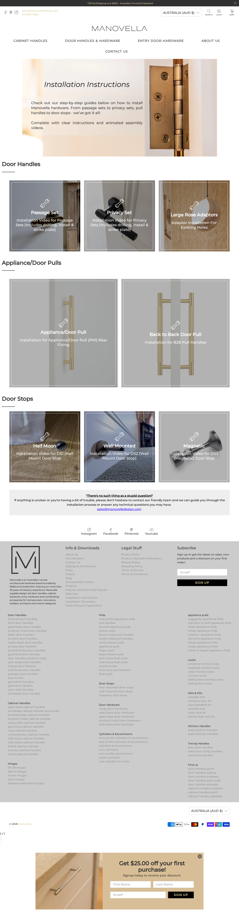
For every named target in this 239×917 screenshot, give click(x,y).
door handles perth (201, 768)
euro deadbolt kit (200, 704)
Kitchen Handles (199, 726)
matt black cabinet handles (26, 742)
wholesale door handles (24, 693)
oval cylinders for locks (114, 761)
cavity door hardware (113, 708)
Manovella (24, 823)
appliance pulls (109, 646)
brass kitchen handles (203, 730)
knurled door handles (22, 638)
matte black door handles (25, 642)
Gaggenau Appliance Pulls (206, 619)
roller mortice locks (201, 671)
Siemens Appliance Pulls (204, 638)
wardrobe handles (200, 755)
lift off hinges (17, 767)
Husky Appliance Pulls (203, 646)
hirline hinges (17, 775)
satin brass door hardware (116, 724)
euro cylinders (108, 749)
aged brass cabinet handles (26, 707)
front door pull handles (114, 670)
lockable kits (196, 708)
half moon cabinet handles (26, 738)
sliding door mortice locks (205, 679)
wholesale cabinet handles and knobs (33, 711)
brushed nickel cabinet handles (29, 719)
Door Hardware (109, 704)
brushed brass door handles (27, 650)
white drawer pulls (111, 642)
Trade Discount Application (84, 605)
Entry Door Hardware (161, 41)
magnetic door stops (113, 695)
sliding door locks (200, 683)
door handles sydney (202, 772)
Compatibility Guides (80, 582)
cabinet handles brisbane (205, 788)
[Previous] (0, 843)
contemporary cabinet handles (29, 734)
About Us (210, 41)
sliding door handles (22, 666)
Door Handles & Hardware (92, 41)
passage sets (196, 697)
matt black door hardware (116, 712)
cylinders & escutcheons (115, 745)
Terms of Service (132, 570)
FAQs (69, 570)
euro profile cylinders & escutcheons (123, 738)
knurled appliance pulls (115, 627)
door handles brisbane (203, 776)
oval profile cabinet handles (26, 722)
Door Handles (17, 615)
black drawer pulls (111, 654)
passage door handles (23, 674)
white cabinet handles (23, 754)
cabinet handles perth (203, 792)
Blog (69, 578)
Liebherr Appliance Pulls (204, 634)
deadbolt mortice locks (203, 667)
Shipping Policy (132, 566)
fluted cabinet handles (23, 746)
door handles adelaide (203, 784)
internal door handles (22, 619)
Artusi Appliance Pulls (202, 642)
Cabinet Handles (30, 41)
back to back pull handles (116, 634)
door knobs (15, 678)
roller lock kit (197, 712)
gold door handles (20, 685)
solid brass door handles (24, 670)
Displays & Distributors (81, 566)
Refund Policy (130, 562)
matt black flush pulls (113, 662)
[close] (235, 3)
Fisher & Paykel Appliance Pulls (209, 650)
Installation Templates (80, 601)
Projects (71, 586)
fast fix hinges (17, 771)
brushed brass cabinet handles (28, 715)
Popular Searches (77, 590)
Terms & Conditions (134, 574)
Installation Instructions (81, 597)
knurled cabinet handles (24, 750)
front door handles (20, 623)
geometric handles (21, 681)
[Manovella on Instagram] (17, 13)
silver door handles (21, 689)
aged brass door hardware (116, 716)
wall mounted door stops (116, 691)
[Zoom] (0, 838)
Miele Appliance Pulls (202, 627)
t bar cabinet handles (22, 730)
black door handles (21, 634)
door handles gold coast (204, 780)
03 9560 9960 (30, 14)
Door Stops (106, 683)
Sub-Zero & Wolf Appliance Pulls (209, 623)
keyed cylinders (109, 757)
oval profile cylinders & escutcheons (123, 742)
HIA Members (75, 558)
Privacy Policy (130, 554)
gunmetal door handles (24, 654)
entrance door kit (200, 701)
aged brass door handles (24, 627)
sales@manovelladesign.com (40, 10)
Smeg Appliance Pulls (203, 630)
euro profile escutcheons (116, 753)
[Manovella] (119, 28)
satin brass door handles (24, 662)
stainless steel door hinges (26, 783)
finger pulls (106, 650)
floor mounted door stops (116, 687)
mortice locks (197, 675)
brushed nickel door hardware (119, 720)
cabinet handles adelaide (205, 796)
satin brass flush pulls (113, 658)
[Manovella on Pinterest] (12, 13)
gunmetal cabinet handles (26, 726)
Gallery (70, 574)
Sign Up (202, 582)
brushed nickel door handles (27, 630)
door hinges (16, 779)
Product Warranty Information (141, 558)
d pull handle (108, 666)
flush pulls (106, 674)
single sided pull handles (116, 638)
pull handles (107, 623)
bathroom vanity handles (205, 751)
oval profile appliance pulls (117, 619)
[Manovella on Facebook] (6, 13)
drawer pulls (107, 630)
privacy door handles (22, 646)
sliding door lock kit (201, 716)
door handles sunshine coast (27, 658)
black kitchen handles (203, 734)
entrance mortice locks (203, 664)
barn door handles (200, 747)
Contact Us (116, 51)
